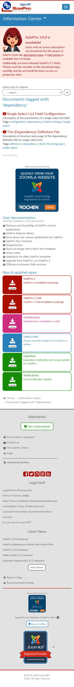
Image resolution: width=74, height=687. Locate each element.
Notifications (31, 375)
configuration (17, 121)
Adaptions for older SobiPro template (28, 256)
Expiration (29, 356)
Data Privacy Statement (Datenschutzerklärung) (30, 500)
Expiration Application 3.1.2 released (23, 560)
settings (56, 121)
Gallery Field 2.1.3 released (18, 555)
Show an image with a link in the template (31, 248)
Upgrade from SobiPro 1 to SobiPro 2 (28, 260)
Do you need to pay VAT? (17, 522)
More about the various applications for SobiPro (34, 237)
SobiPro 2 (29, 278)
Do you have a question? (21, 437)
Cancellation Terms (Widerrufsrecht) (23, 506)
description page (34, 55)
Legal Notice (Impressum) (17, 490)
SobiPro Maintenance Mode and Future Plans (28, 544)
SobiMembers (31, 317)
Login (10, 453)
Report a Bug (14, 577)
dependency (35, 121)
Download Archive (18, 462)
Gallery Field (30, 336)
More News (37, 567)
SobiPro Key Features (19, 241)
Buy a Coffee (38, 624)
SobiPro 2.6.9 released (15, 539)
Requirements (14, 245)
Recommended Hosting (20, 582)
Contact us (13, 442)
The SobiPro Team (17, 447)
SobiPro (14, 155)
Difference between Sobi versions (26, 264)
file (49, 144)
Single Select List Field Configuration (36, 114)
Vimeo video (13, 252)
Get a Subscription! (38, 426)
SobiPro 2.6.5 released (15, 549)
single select (10, 147)
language (58, 144)
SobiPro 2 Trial (32, 298)
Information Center (22, 18)
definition (15, 144)
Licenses (7, 517)
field (46, 121)
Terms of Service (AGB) (16, 495)
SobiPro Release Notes (20, 233)
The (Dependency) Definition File (33, 132)
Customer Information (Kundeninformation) (27, 511)
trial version (54, 55)
